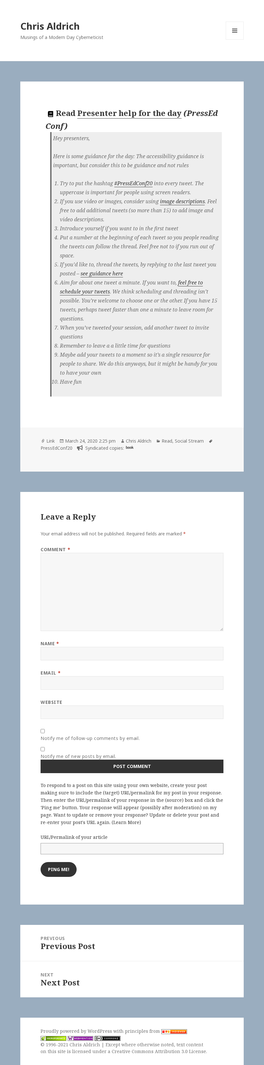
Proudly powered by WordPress (77, 1031)
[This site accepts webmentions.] (80, 1038)
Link (50, 441)
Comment (55, 549)
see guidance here (101, 273)
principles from (143, 1031)
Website (51, 702)
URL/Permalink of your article (74, 837)
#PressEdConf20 (133, 183)
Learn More (126, 822)
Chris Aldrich (50, 26)
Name (50, 643)
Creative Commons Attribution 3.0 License (159, 1051)
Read (167, 441)
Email (51, 673)
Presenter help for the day (129, 113)
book (130, 447)
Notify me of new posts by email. (78, 756)
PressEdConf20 (56, 448)
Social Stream (189, 441)
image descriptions (182, 201)
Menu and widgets (235, 39)
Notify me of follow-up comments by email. (90, 738)
